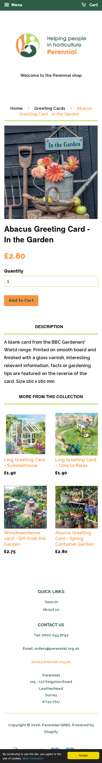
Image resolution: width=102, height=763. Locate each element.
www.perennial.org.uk (51, 662)
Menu (16, 5)
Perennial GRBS (56, 725)
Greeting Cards (49, 108)
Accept (83, 755)
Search (51, 602)
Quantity (13, 271)
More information (33, 758)
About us (51, 609)
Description (49, 326)
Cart (93, 5)
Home (16, 108)
